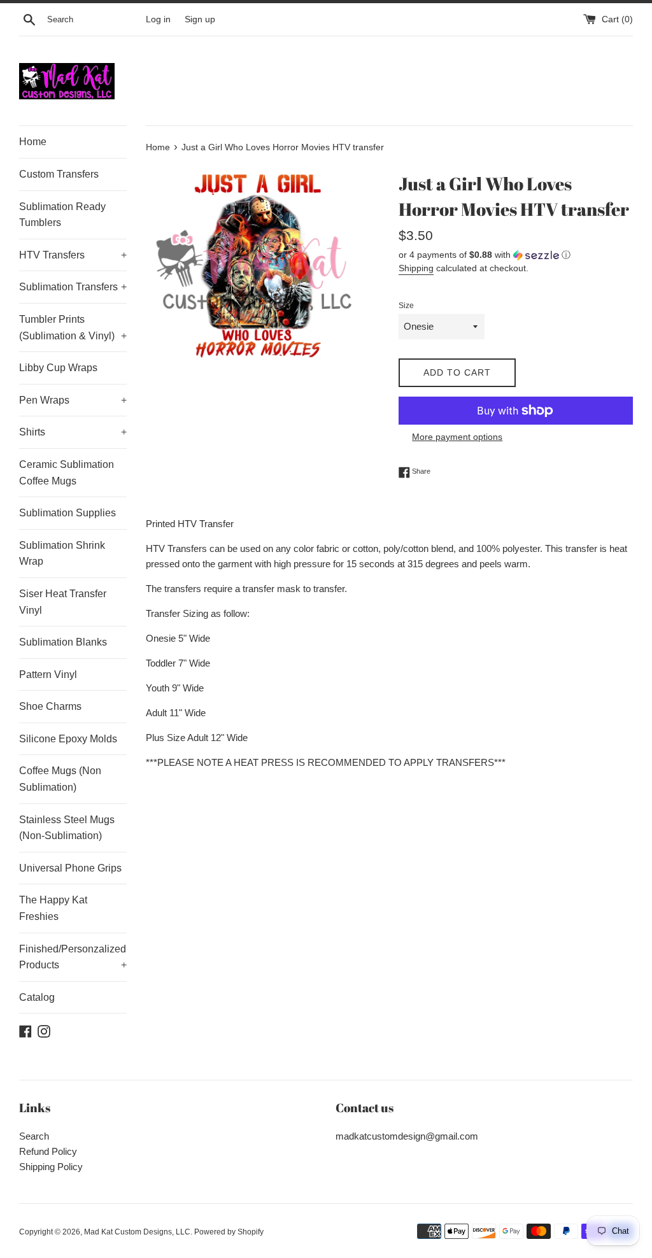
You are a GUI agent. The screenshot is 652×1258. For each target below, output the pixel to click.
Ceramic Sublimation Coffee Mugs (66, 472)
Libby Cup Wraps (58, 367)
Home (32, 141)
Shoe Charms (50, 706)
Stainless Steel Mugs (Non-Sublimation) (67, 828)
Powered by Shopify (229, 1231)
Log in (158, 19)
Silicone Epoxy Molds (68, 738)
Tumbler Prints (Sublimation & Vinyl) (73, 327)
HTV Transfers (73, 255)
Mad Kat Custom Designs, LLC (137, 1231)
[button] (516, 255)
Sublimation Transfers (73, 286)
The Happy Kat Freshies (53, 908)
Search (34, 1136)
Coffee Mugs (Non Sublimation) (60, 779)
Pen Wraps (73, 400)
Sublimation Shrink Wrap (62, 553)
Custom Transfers (59, 174)
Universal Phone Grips (70, 868)
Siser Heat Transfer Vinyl (62, 602)
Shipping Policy (51, 1166)
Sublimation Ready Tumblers (62, 215)
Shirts (73, 432)
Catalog (37, 997)
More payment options (457, 437)
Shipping (416, 268)
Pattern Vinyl (48, 674)
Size (406, 305)
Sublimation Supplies (67, 512)
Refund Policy (48, 1151)
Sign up (200, 19)
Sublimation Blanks (63, 642)
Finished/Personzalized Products (73, 957)
